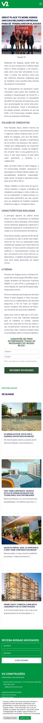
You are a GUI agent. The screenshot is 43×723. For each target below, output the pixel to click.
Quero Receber (21, 660)
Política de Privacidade (31, 714)
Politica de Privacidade (9, 695)
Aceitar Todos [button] (25, 718)
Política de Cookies (8, 697)
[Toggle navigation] (41, 4)
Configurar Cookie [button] (10, 718)
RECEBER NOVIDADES (21, 370)
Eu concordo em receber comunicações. (21, 361)
